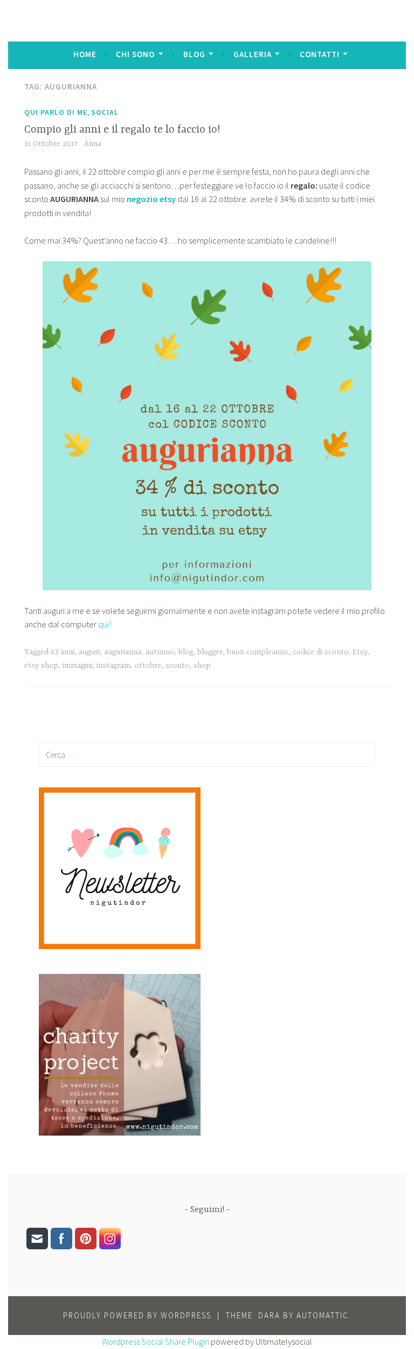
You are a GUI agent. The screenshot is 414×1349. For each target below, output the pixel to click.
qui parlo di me (55, 112)
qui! (104, 624)
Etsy (360, 652)
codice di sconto (320, 652)
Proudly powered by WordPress (137, 1315)
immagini (77, 665)
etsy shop (41, 665)
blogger (210, 652)
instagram (113, 665)
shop (202, 665)
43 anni (62, 652)
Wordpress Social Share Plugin (156, 1341)
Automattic (322, 1315)
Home (84, 54)
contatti (320, 54)
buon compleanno (257, 652)
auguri (89, 652)
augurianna (122, 652)
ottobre (148, 665)
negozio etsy (152, 198)
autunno (160, 652)
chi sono (135, 54)
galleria (252, 54)
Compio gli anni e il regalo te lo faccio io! (122, 129)
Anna (92, 144)
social (105, 112)
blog (194, 54)
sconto (177, 665)
